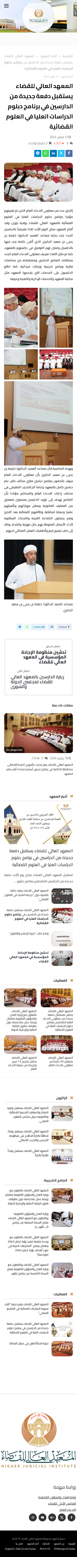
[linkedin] (53, 154)
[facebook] (69, 154)
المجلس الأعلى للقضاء (62, 1503)
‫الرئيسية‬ (68, 56)
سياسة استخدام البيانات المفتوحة (20, 1548)
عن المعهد (59, 1543)
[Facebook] (71, 1518)
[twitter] (61, 154)
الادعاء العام (68, 1510)
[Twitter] (62, 1518)
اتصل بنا (19, 1543)
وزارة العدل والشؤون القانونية (57, 1497)
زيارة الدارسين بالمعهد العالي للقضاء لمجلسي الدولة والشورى (37, 679)
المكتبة (46, 1543)
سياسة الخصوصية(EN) (64, 1548)
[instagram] (33, 1518)
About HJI (45, 1548)
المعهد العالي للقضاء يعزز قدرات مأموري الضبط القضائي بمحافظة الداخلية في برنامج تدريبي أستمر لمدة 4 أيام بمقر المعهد (39, 769)
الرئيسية (72, 1543)
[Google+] (52, 1518)
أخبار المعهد (48, 56)
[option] (38, 744)
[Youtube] (42, 1518)
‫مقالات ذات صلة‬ (62, 706)
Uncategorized (14, 749)
